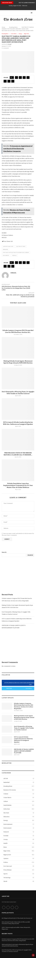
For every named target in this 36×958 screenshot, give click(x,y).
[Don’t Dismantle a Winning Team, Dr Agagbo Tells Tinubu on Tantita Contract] (18, 378)
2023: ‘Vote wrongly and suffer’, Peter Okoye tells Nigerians (16, 928)
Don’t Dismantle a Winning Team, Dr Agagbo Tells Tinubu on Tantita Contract (24, 728)
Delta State (18, 809)
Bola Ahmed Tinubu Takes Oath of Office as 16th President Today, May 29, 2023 (16, 922)
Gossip (18, 839)
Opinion (18, 858)
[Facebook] (13, 7)
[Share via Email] (12, 81)
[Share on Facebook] (16, 77)
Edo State (18, 813)
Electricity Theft (20, 246)
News (18, 847)
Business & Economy (18, 790)
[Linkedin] (12, 907)
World (18, 881)
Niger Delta (26, 33)
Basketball (18, 782)
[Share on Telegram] (8, 81)
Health (18, 843)
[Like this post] (12, 77)
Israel (9, 44)
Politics (18, 862)
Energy (20, 33)
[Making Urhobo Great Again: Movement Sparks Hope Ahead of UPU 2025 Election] (18, 348)
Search (4, 552)
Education (18, 816)
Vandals (14, 255)
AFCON (18, 778)
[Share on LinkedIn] (28, 77)
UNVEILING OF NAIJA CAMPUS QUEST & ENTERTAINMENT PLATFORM (24, 751)
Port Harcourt (18, 866)
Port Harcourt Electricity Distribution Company (16, 252)
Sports (18, 874)
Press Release (18, 870)
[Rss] (22, 7)
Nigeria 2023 (18, 855)
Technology (18, 877)
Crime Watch (14, 33)
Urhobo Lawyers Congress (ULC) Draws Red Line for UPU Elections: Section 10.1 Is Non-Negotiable (23, 706)
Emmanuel (5, 249)
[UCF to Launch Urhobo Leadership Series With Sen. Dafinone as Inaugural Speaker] (18, 409)
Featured (18, 832)
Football (18, 835)
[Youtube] (25, 12)
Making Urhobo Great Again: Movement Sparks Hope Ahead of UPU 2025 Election (24, 717)
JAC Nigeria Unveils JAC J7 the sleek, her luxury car (17, 918)
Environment (18, 828)
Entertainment (18, 824)
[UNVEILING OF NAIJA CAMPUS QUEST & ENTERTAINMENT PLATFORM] (7, 751)
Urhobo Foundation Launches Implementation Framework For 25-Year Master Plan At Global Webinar (18, 485)
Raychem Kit (6, 255)
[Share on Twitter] (20, 77)
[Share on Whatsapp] (5, 81)
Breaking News (13, 27)
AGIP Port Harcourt (8, 246)
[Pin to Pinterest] (24, 77)
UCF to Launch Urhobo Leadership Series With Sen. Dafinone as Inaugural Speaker (23, 739)
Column (18, 794)
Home (3, 27)
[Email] (20, 7)
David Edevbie (18, 805)
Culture (18, 801)
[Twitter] (15, 7)
